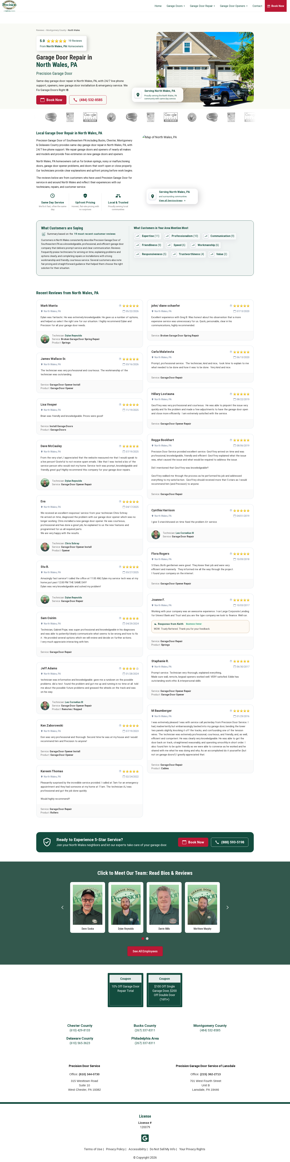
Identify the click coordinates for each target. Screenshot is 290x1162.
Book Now (54, 100)
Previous (62, 907)
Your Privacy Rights (192, 1149)
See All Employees (145, 951)
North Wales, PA (52, 311)
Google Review (145, 1138)
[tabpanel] (87, 906)
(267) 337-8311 (145, 1030)
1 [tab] (142, 938)
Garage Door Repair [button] (201, 6)
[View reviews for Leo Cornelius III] (45, 705)
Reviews (40, 30)
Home (158, 6)
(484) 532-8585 (90, 100)
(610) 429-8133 (80, 1030)
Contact (257, 6)
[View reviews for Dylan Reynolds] (45, 339)
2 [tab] (147, 938)
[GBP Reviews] (109, 117)
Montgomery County (56, 30)
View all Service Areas (170, 200)
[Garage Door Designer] (89, 117)
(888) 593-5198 (232, 842)
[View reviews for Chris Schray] (45, 547)
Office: (84, 1074)
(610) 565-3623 (80, 1043)
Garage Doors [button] (175, 6)
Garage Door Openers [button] (233, 6)
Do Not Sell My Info (162, 1149)
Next (227, 907)
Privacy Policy (115, 1149)
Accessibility (137, 1149)
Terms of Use (93, 1149)
